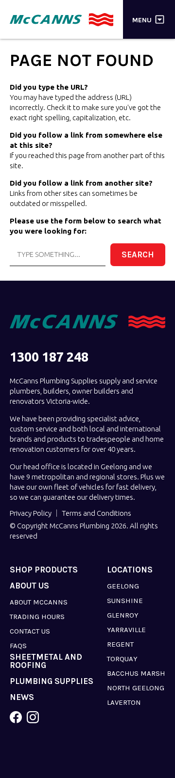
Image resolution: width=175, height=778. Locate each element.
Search (138, 254)
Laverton (124, 702)
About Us (29, 586)
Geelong (123, 586)
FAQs (18, 645)
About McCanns (39, 602)
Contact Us (30, 631)
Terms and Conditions (96, 513)
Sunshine (125, 600)
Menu (142, 20)
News (22, 697)
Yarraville (126, 629)
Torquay (122, 658)
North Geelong (135, 687)
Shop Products (44, 570)
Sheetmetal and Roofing (46, 661)
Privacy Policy (31, 513)
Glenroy (123, 615)
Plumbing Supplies (51, 681)
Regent (120, 644)
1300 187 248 (49, 357)
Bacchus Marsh (136, 673)
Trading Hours (37, 616)
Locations (130, 570)
